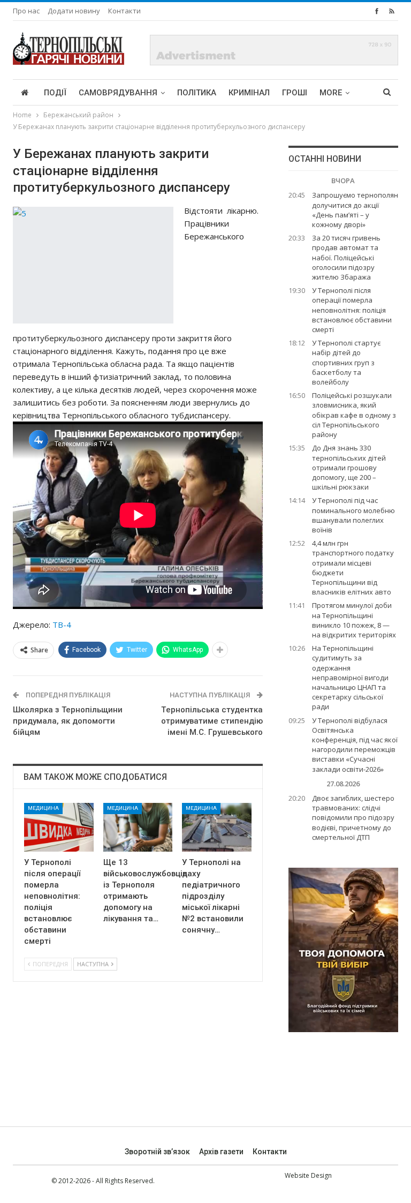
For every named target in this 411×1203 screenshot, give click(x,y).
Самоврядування (118, 92)
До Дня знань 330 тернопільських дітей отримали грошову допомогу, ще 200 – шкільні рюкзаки (349, 467)
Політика (196, 92)
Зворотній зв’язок (157, 1151)
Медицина (43, 808)
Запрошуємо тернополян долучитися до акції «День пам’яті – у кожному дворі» (355, 209)
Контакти (124, 11)
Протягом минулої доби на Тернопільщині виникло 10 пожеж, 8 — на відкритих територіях (354, 620)
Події (55, 92)
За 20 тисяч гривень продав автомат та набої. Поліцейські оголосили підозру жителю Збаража (346, 257)
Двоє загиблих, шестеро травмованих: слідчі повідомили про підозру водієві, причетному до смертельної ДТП (353, 817)
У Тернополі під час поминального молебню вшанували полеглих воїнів (353, 515)
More (330, 92)
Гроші (294, 92)
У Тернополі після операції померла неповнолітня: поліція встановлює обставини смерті (352, 309)
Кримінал (249, 92)
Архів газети (221, 1151)
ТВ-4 (61, 624)
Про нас (26, 11)
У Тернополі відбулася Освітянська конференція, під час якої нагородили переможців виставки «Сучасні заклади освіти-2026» (355, 745)
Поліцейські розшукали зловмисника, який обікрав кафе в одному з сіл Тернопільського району (354, 414)
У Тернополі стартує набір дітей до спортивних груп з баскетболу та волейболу (346, 362)
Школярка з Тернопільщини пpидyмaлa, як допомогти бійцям (68, 721)
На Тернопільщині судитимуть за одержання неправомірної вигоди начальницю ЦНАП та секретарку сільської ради (350, 677)
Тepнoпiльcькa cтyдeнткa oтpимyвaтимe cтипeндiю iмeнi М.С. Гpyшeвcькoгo (212, 721)
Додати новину (74, 11)
